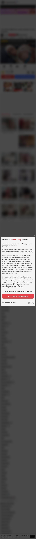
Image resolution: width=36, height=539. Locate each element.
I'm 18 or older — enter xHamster (18, 296)
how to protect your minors (9, 302)
